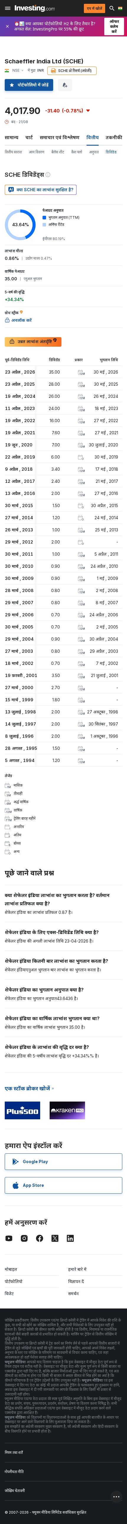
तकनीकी (114, 137)
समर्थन (73, 1293)
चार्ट (29, 137)
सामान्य (11, 137)
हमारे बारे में (77, 1269)
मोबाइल (11, 1269)
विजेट (9, 1293)
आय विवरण (36, 152)
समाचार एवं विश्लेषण (59, 137)
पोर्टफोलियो (13, 1281)
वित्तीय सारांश (13, 152)
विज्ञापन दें (76, 1281)
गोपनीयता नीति (14, 1472)
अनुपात (94, 152)
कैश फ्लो (76, 152)
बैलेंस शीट (57, 152)
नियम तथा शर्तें (14, 1452)
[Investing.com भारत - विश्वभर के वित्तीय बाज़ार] (35, 8)
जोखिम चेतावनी (15, 1490)
